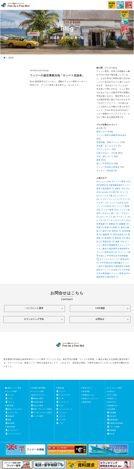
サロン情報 (112, 395)
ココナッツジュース (111, 199)
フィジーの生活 (106, 206)
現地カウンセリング (90, 398)
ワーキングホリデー (118, 220)
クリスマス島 (108, 195)
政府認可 (11, 416)
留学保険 (86, 391)
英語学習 (109, 241)
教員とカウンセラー (15, 409)
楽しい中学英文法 (104, 163)
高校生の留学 (38, 398)
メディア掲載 (114, 427)
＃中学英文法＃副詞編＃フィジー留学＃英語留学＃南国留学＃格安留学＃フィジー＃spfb (113, 266)
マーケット (123, 217)
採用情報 (112, 430)
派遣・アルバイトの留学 (42, 409)
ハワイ (61, 423)
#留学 (120, 188)
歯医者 (107, 234)
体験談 (114, 224)
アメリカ (61, 420)
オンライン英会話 (104, 170)
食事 (98, 160)
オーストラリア (64, 395)
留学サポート (88, 388)
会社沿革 (112, 416)
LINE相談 (100, 308)
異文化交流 (120, 234)
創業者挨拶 (113, 420)
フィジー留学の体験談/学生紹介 (111, 135)
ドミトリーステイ (14, 434)
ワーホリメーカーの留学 (42, 413)
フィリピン (62, 413)
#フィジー (103, 181)
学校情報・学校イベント (107, 142)
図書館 (124, 224)
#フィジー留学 (121, 181)
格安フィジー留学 (14, 388)
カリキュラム (13, 413)
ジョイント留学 (38, 391)
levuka (107, 192)
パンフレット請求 (34, 308)
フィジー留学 (110, 209)
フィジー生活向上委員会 (107, 167)
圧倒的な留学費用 (39, 388)
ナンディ (102, 202)
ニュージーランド (65, 409)
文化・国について (104, 156)
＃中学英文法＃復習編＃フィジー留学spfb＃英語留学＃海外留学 (113, 273)
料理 (116, 227)
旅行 (106, 231)
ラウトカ (11, 402)
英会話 (120, 238)
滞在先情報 (11, 427)
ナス (126, 199)
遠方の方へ (112, 402)
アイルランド (63, 402)
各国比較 (60, 388)
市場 (100, 227)
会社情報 (111, 409)
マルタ (61, 405)
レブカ (101, 220)
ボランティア (108, 217)
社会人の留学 (38, 405)
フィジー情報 (12, 391)
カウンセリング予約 (34, 319)
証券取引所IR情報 (116, 423)
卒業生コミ (112, 398)
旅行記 (116, 231)
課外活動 (11, 423)
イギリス (61, 416)
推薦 (9, 420)
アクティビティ (103, 149)
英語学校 (10, 405)
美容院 (109, 238)
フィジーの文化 (119, 202)
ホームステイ (13, 430)
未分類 (99, 128)
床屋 (108, 227)
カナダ (61, 398)
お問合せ (100, 319)
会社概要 (112, 413)
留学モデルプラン (39, 395)
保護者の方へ (113, 405)
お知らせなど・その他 (106, 153)
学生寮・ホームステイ (106, 146)
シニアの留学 (38, 416)
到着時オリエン (89, 395)
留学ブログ (101, 131)
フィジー (61, 391)
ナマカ (10, 398)
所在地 (111, 434)
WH (115, 192)
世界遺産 (102, 224)
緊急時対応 (87, 402)
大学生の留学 (38, 402)
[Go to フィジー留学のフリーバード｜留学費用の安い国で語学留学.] (5, 57)
